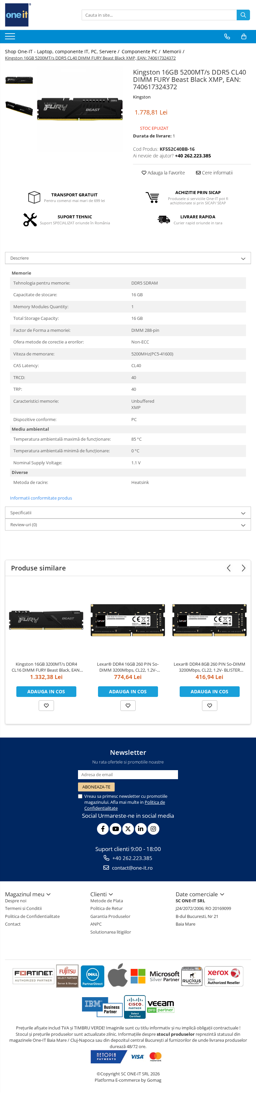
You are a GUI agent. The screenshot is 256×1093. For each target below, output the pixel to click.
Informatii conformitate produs (41, 498)
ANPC (96, 924)
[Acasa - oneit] (38, 15)
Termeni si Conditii (23, 908)
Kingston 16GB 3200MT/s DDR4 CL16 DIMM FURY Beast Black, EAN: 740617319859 (46, 667)
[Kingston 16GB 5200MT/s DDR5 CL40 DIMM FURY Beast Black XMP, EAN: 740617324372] (80, 109)
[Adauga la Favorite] (46, 705)
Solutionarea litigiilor (110, 932)
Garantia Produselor (110, 916)
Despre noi (15, 901)
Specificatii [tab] (20, 513)
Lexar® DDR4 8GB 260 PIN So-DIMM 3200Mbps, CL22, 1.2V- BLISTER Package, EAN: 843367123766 (209, 667)
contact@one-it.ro (132, 867)
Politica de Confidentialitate (32, 916)
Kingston (142, 97)
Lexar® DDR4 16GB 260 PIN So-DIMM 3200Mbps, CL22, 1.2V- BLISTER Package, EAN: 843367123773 (128, 667)
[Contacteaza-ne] (227, 36)
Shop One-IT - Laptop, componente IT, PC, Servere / (63, 51)
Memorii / (174, 51)
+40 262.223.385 (131, 858)
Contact (13, 924)
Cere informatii (217, 172)
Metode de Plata (106, 901)
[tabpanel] (80, 109)
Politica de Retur (106, 908)
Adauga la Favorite (165, 172)
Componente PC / (142, 51)
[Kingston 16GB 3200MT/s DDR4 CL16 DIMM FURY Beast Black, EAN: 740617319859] (46, 620)
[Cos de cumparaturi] (244, 36)
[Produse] (11, 38)
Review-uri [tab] (23, 525)
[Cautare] (243, 15)
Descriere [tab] (19, 258)
